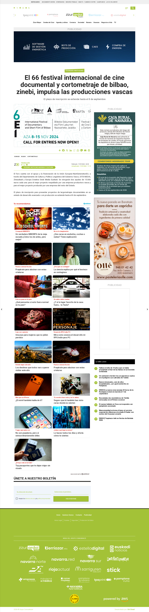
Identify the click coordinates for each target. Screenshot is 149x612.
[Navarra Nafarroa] (74, 587)
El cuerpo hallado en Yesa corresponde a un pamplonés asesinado (114, 405)
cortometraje (32, 156)
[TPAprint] (102, 580)
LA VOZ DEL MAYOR (111, 2)
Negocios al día (106, 22)
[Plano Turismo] (84, 580)
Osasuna (96, 22)
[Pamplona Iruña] (121, 580)
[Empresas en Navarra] (27, 580)
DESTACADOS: (35, 2)
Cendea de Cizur (48, 22)
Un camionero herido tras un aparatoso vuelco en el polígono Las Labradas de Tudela (115, 377)
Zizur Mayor (37, 22)
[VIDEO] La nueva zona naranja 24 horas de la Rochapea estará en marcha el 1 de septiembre (114, 392)
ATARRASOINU (60, 2)
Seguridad (74, 520)
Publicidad (88, 515)
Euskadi (17, 156)
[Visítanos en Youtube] (26, 8)
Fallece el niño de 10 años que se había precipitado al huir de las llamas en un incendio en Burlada (115, 369)
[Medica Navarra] (46, 580)
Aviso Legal (58, 520)
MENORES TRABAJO (71, 2)
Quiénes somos (68, 515)
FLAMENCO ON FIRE (90, 2)
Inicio (58, 515)
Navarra (88, 22)
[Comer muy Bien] (65, 580)
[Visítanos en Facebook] (14, 8)
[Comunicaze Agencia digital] (74, 530)
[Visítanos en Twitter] (17, 8)
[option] (74, 15)
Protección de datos (86, 520)
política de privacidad (44, 498)
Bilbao (23, 156)
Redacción (25, 163)
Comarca (73, 22)
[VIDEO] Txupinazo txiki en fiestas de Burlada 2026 (114, 419)
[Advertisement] (115, 319)
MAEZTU (80, 2)
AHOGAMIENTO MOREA (48, 2)
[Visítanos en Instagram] (20, 8)
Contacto (79, 515)
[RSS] (28, 8)
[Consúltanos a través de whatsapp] (23, 8)
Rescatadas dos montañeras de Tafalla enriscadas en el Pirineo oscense (112, 399)
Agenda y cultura (62, 22)
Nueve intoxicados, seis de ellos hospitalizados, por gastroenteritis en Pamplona (112, 384)
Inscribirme (71, 499)
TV (115, 22)
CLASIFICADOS (101, 2)
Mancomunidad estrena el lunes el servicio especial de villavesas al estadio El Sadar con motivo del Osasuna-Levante (114, 412)
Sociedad (81, 22)
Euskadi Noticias (74, 71)
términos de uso (30, 498)
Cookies (66, 520)
